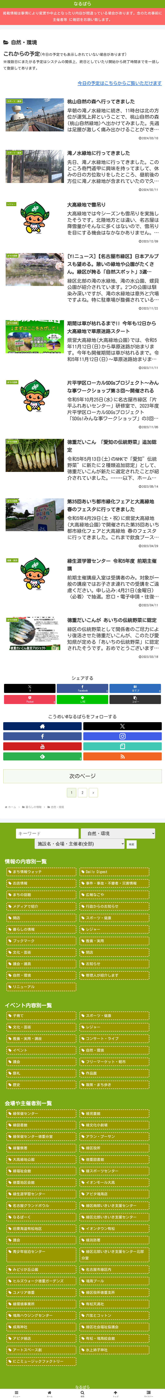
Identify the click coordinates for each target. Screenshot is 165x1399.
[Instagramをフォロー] (122, 736)
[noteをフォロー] (122, 746)
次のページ (82, 776)
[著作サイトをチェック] (42, 726)
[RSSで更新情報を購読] (122, 756)
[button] (135, 699)
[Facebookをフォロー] (42, 736)
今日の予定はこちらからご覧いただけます (120, 83)
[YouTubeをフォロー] (42, 746)
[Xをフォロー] (122, 726)
